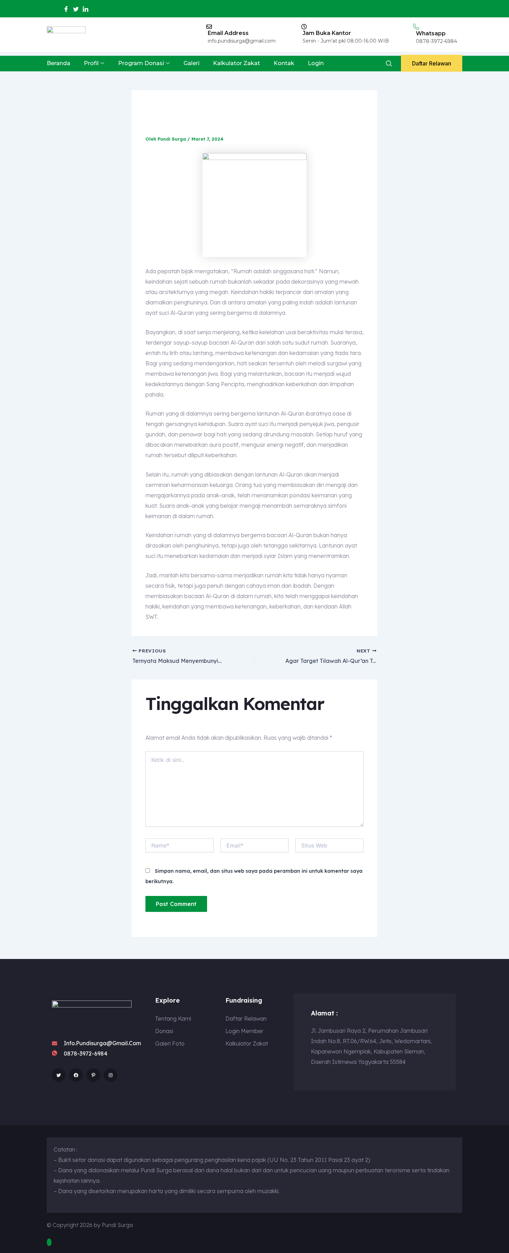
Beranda (58, 63)
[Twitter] (76, 9)
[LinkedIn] (85, 9)
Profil (91, 63)
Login (316, 63)
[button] (388, 63)
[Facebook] (66, 9)
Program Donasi (141, 63)
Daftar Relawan (431, 63)
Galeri (191, 63)
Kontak (284, 63)
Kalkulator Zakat (236, 63)
